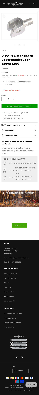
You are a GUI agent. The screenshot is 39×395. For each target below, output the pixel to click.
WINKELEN (19, 225)
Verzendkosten (20, 75)
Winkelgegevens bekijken (13, 118)
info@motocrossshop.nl (18, 258)
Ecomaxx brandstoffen (12, 323)
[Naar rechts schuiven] (24, 45)
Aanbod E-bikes (10, 318)
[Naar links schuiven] (15, 45)
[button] (4, 4)
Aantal (4, 95)
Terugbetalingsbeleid (17, 387)
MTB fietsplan (9, 327)
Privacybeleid (9, 292)
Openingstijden (10, 278)
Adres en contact (10, 274)
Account (7, 283)
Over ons (7, 287)
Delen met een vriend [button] (12, 90)
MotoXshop (18, 385)
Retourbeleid (9, 296)
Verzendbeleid (9, 301)
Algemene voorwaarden (13, 314)
